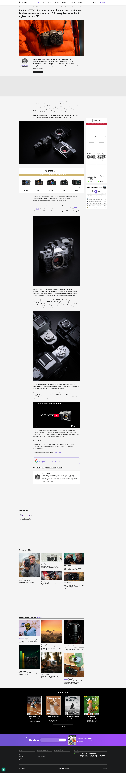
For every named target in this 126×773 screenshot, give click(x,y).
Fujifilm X (60, 467)
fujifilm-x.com (57, 452)
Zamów (63, 726)
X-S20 (75, 207)
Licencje (38, 754)
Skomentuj (48, 72)
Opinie (49, 2)
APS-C (43, 467)
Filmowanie (72, 2)
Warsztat (64, 2)
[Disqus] (51, 529)
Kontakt (20, 753)
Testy (44, 2)
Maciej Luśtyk (24, 65)
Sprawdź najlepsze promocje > (96, 123)
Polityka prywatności (41, 756)
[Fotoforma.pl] (51, 172)
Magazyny (80, 2)
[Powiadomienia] (3, 769)
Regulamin (39, 753)
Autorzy (20, 758)
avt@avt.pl (102, 755)
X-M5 (37, 209)
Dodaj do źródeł (37, 72)
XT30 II (61, 101)
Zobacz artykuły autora (47, 481)
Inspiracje (56, 2)
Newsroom (21, 756)
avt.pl (101, 756)
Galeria (55, 753)
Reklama (21, 754)
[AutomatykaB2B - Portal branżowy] (64, 768)
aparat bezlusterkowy (51, 467)
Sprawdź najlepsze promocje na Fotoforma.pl (51, 174)
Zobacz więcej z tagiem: (30, 617)
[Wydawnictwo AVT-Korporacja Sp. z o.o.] (76, 755)
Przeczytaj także (25, 550)
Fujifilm (38, 467)
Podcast (104, 2)
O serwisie (21, 760)
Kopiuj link (58, 72)
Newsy (38, 2)
